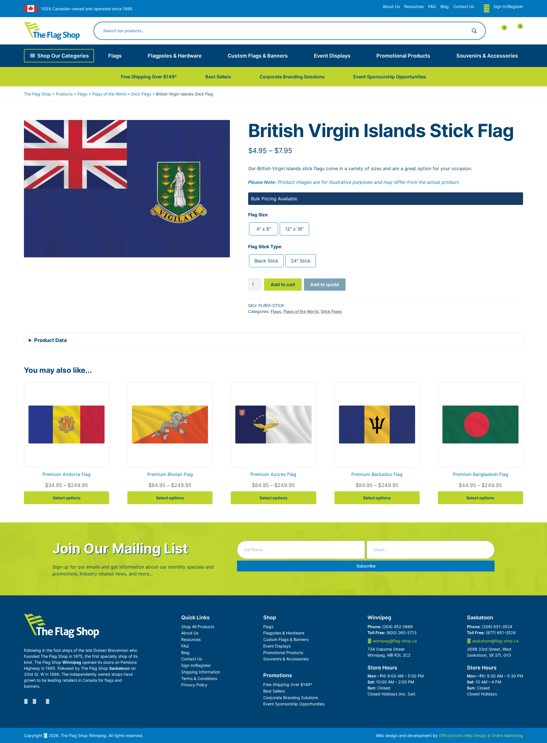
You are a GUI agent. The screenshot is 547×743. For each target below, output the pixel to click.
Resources (414, 6)
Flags (115, 56)
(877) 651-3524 (501, 632)
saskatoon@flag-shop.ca (495, 640)
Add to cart (283, 284)
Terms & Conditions (199, 678)
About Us (391, 6)
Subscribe (365, 565)
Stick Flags (331, 311)
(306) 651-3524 (497, 626)
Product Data (50, 340)
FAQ (432, 6)
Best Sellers (218, 77)
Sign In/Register (508, 6)
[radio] (263, 229)
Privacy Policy (194, 684)
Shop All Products (197, 626)
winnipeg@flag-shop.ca (394, 640)
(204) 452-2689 (397, 626)
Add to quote (324, 284)
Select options (67, 497)
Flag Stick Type (264, 246)
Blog (444, 6)
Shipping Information (200, 671)
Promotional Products (403, 56)
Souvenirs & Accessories (487, 56)
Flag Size (258, 214)
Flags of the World (301, 311)
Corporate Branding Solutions (292, 77)
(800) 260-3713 (401, 632)
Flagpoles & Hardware (175, 56)
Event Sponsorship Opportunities (389, 77)
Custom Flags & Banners (258, 56)
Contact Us (463, 6)
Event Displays (332, 56)
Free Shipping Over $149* (149, 77)
